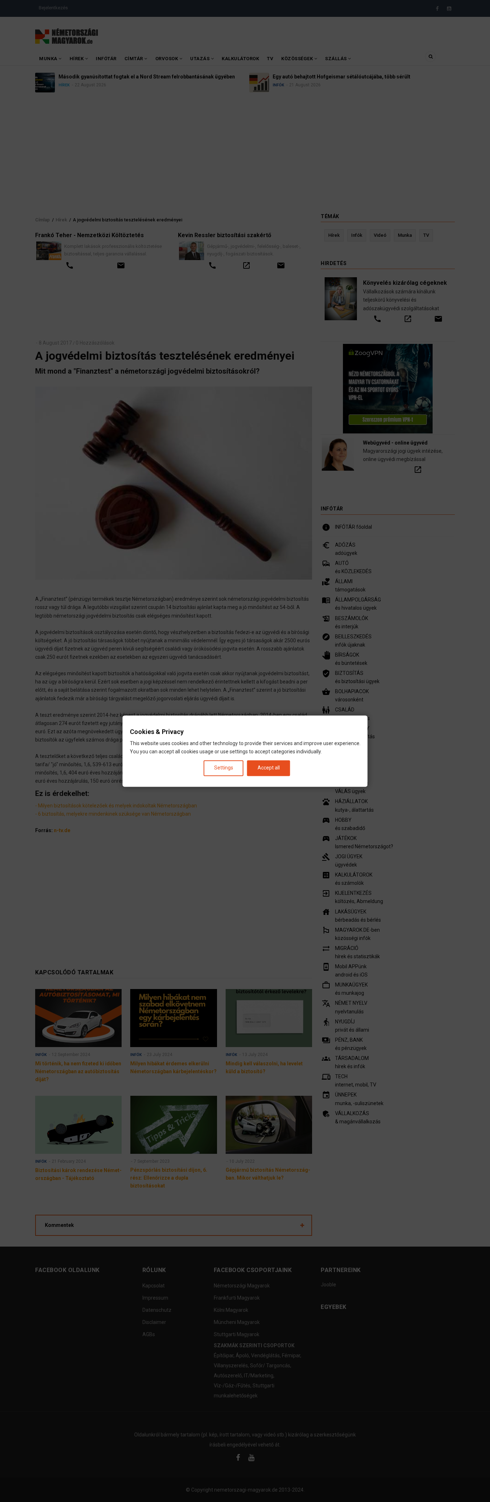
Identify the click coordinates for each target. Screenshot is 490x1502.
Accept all (269, 768)
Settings (223, 768)
